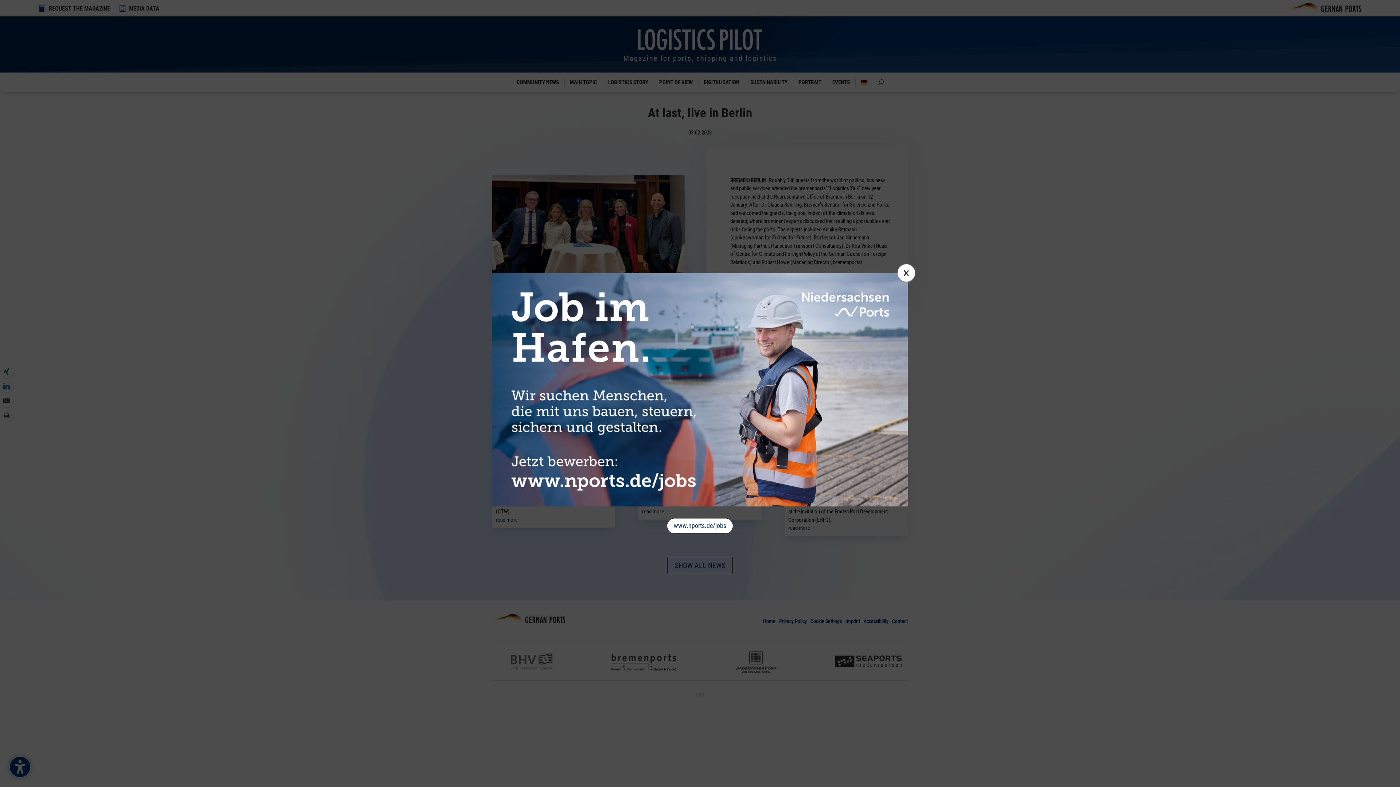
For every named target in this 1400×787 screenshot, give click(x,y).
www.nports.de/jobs (700, 525)
